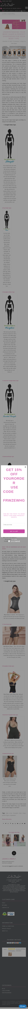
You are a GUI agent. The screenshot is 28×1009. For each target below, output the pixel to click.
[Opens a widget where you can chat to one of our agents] (23, 1006)
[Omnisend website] (14, 540)
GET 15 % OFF (14, 531)
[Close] (25, 467)
